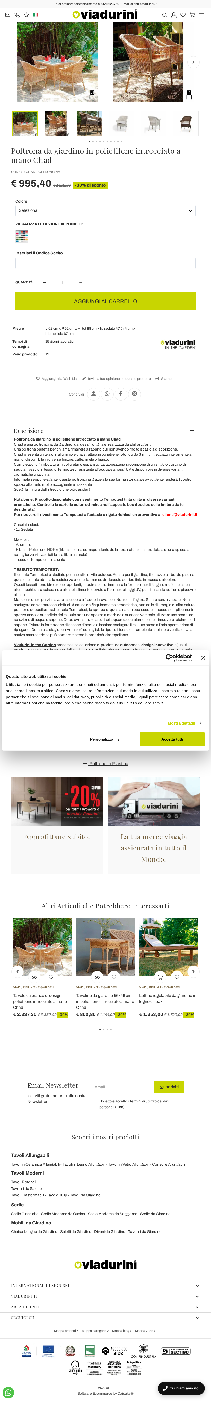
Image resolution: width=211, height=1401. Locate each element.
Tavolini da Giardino (145, 1232)
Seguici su (22, 1317)
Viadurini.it (24, 1296)
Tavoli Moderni (27, 1173)
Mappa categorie (94, 1331)
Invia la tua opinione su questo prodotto (119, 379)
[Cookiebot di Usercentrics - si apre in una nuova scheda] (169, 658)
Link (119, 1107)
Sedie (17, 1204)
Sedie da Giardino (155, 1214)
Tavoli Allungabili (30, 1155)
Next (193, 62)
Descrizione (28, 430)
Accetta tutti (172, 739)
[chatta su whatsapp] (8, 1392)
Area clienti (25, 1307)
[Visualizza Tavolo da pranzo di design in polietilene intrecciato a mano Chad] (34, 977)
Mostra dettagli (181, 723)
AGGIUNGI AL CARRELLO (105, 301)
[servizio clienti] (17, 14)
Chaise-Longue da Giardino (34, 1232)
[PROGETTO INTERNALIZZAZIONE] (58, 1351)
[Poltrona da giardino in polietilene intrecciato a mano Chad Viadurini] (21, 237)
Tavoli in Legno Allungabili (84, 1164)
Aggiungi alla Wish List (59, 379)
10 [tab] (126, 145)
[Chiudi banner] (203, 658)
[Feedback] (26, 14)
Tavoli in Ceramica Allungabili (35, 1164)
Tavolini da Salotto (26, 1189)
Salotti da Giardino (75, 1232)
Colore (21, 201)
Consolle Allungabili (168, 1164)
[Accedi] (174, 14)
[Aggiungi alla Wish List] (51, 977)
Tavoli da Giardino (85, 1195)
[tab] (105, 430)
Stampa (167, 379)
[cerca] (164, 14)
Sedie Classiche (24, 1214)
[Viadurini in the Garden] (178, 344)
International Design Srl (41, 1285)
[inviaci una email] (8, 14)
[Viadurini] (105, 14)
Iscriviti (171, 1087)
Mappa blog (121, 1331)
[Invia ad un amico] (93, 394)
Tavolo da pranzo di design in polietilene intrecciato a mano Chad (40, 1001)
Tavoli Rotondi (23, 1182)
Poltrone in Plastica (108, 763)
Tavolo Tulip (57, 1195)
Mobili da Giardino (31, 1222)
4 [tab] (115, 1033)
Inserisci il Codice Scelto (39, 253)
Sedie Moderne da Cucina (63, 1214)
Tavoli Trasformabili (27, 1195)
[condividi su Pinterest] (134, 394)
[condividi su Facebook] (121, 394)
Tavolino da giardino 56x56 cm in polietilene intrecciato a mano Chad (105, 1001)
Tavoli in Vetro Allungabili (128, 1164)
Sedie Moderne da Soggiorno (112, 1214)
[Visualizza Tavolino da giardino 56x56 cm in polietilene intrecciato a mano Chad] (97, 977)
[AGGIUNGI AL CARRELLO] (160, 977)
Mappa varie (144, 1331)
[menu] (201, 14)
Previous (17, 62)
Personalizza (101, 739)
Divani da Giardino (109, 1232)
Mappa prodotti (65, 1331)
